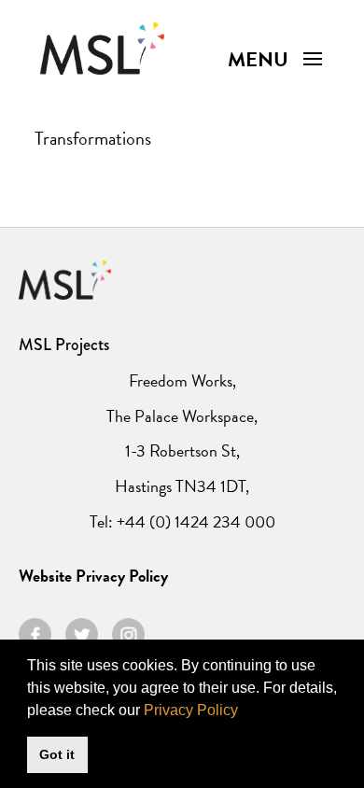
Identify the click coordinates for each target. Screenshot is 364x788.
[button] (244, 711)
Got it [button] (57, 754)
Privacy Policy (191, 710)
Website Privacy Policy (93, 575)
